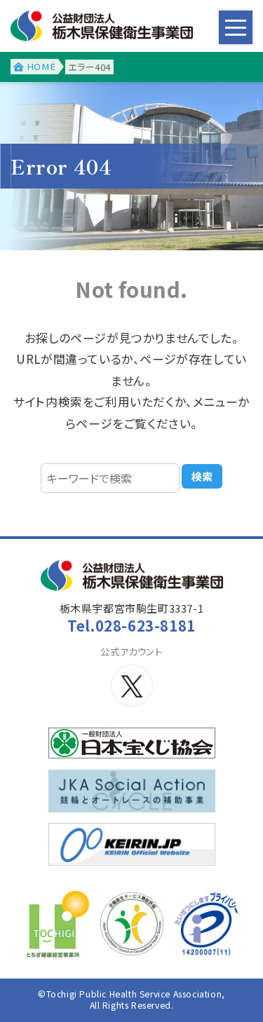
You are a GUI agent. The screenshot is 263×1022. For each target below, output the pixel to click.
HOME (41, 66)
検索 (202, 476)
